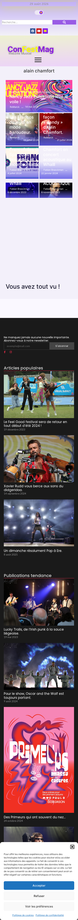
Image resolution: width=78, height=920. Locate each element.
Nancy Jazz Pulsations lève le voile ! (38, 99)
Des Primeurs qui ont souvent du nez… (35, 817)
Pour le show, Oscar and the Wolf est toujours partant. (34, 696)
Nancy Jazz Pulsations (32, 91)
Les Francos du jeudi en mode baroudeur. (21, 125)
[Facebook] (32, 31)
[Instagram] (10, 352)
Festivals (15, 91)
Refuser (39, 896)
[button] (72, 847)
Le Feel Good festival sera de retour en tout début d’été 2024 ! (35, 424)
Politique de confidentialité (50, 915)
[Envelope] (45, 31)
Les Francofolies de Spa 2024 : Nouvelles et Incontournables (25, 154)
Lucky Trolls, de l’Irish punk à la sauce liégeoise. (34, 631)
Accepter (39, 885)
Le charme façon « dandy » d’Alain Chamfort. (53, 122)
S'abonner (61, 346)
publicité (50, 91)
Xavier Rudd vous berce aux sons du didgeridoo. (33, 488)
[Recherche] (64, 22)
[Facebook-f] (4, 352)
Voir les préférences (39, 906)
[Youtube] (39, 31)
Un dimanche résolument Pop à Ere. (33, 551)
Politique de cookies (23, 915)
